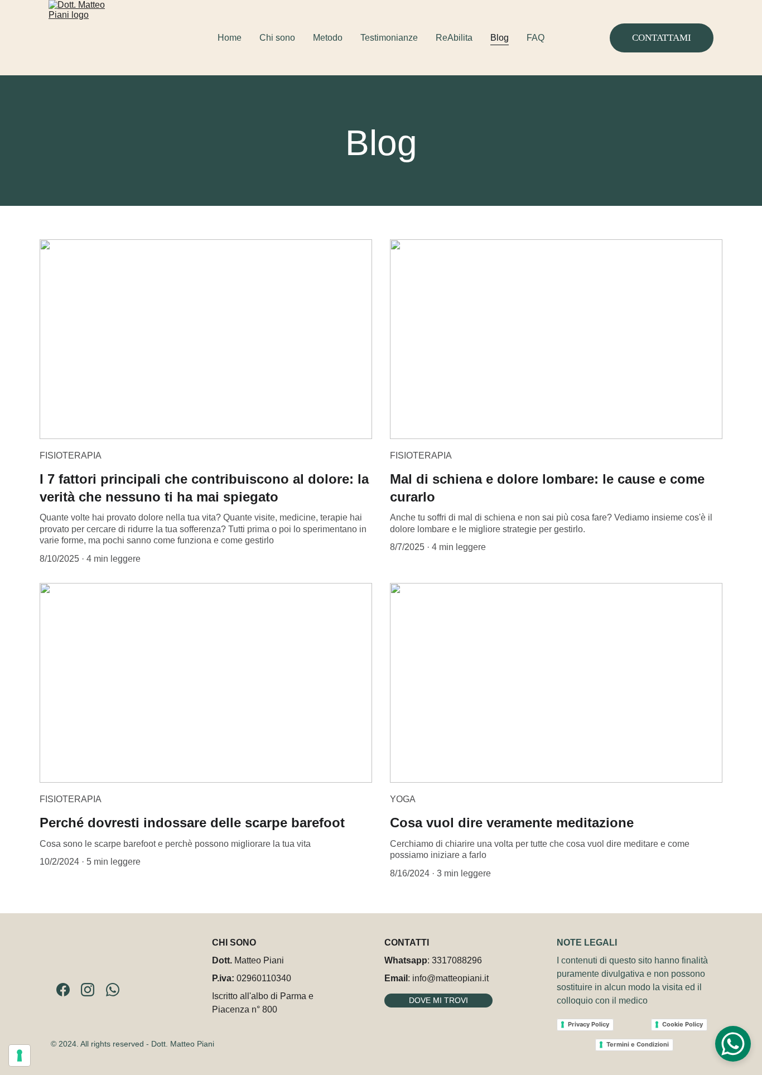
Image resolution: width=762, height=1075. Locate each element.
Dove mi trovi (438, 1000)
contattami (661, 37)
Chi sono (277, 37)
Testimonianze (389, 37)
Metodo (328, 37)
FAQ (535, 37)
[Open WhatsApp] (733, 1044)
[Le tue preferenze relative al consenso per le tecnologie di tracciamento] (19, 1055)
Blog (499, 37)
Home (230, 37)
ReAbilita (454, 37)
